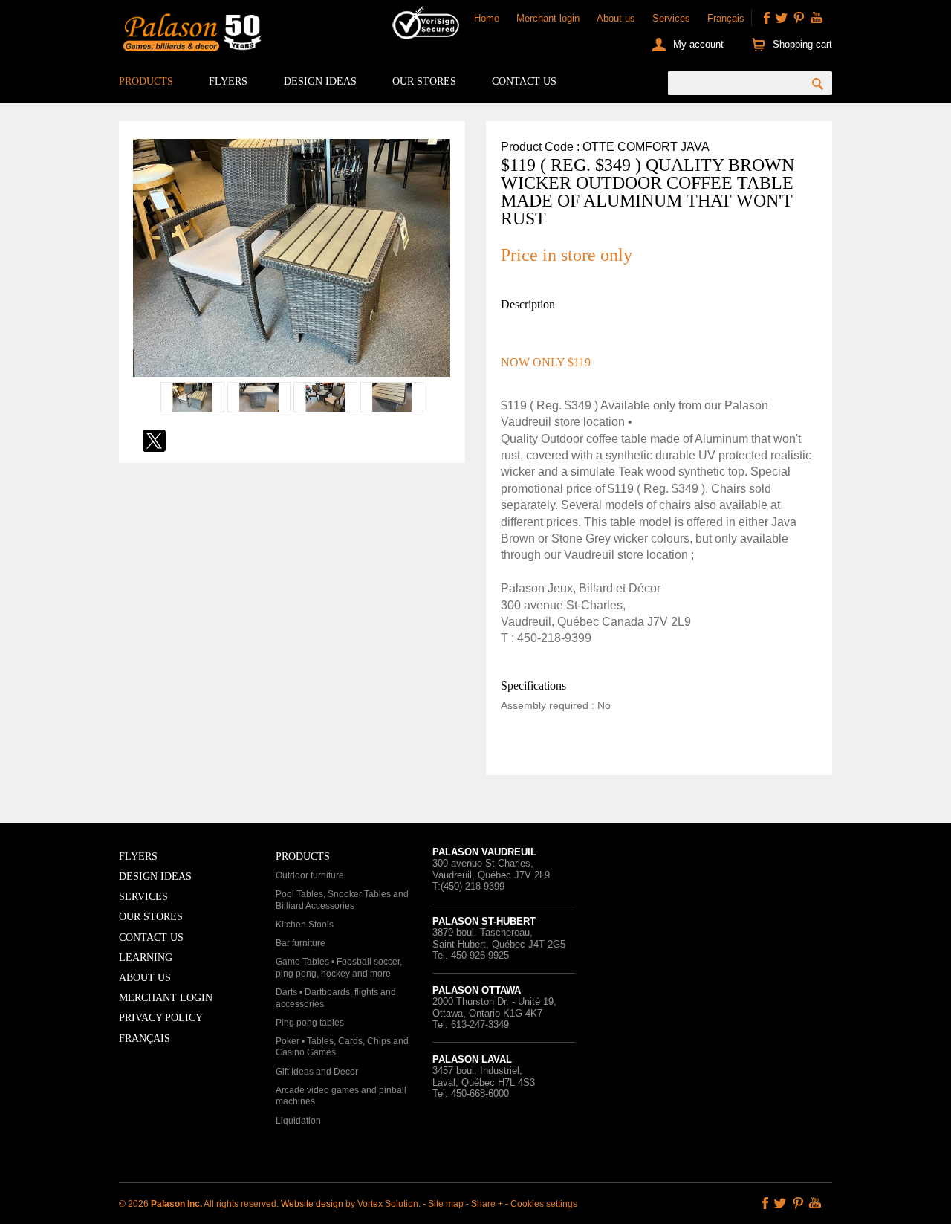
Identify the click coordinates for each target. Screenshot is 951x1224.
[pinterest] (799, 18)
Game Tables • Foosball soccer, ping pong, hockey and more (339, 967)
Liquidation (298, 1120)
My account (698, 44)
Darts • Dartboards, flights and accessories (336, 998)
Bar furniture (300, 943)
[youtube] (816, 18)
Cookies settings (543, 1204)
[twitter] (782, 18)
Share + (487, 1204)
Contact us (524, 81)
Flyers (228, 81)
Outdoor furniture (310, 875)
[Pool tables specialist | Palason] (190, 35)
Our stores (424, 81)
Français (725, 18)
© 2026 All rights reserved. (200, 1204)
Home (486, 18)
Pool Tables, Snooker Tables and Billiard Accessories (342, 900)
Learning (145, 957)
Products (146, 81)
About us (616, 18)
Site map (446, 1204)
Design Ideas (320, 81)
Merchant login (548, 18)
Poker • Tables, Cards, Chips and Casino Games (342, 1047)
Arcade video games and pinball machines (341, 1096)
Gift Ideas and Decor (317, 1071)
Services (671, 18)
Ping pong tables (310, 1022)
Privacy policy (161, 1017)
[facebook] (767, 18)
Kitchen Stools (305, 924)
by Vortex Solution (381, 1204)
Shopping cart (802, 44)
